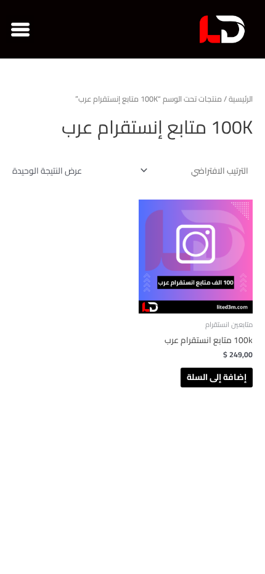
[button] (20, 29)
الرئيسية (241, 99)
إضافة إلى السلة (217, 377)
